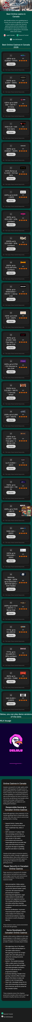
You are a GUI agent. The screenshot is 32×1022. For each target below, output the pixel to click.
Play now (11, 64)
